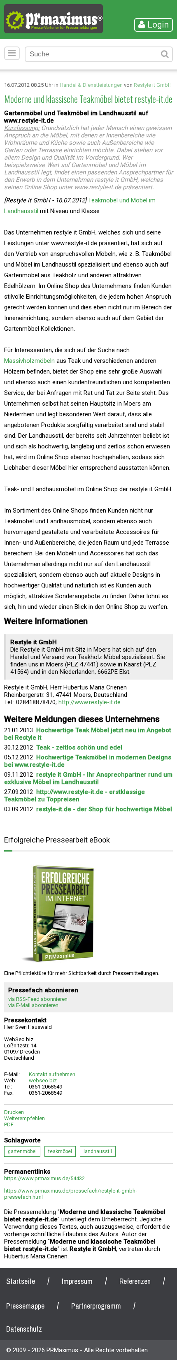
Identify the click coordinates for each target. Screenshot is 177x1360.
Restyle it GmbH (153, 85)
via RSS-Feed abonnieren (38, 999)
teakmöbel (60, 1151)
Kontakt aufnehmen (52, 1074)
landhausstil (98, 1151)
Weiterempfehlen (24, 1118)
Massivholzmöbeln (29, 360)
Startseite (20, 1281)
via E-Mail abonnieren (33, 1005)
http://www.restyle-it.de (89, 702)
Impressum (77, 1281)
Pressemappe (25, 1306)
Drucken (14, 1112)
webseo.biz (43, 1080)
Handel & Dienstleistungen (91, 85)
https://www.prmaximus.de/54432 (44, 1178)
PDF (9, 1124)
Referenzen (135, 1281)
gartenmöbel (22, 1151)
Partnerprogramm (96, 1306)
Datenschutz (24, 1329)
